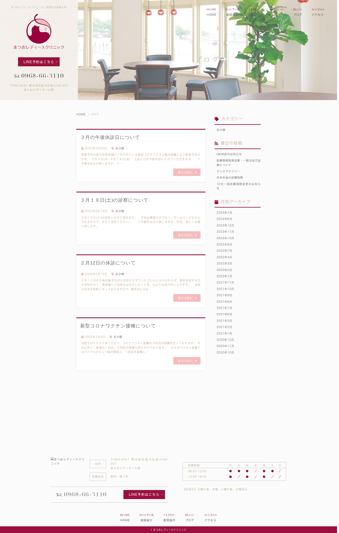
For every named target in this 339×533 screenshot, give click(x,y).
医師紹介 (232, 12)
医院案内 (254, 12)
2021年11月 (225, 282)
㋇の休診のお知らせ (229, 154)
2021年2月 (224, 327)
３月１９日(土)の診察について (114, 200)
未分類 (119, 148)
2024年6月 (224, 219)
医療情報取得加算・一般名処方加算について (239, 162)
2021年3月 (224, 320)
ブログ (298, 12)
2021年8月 (224, 301)
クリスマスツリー (228, 171)
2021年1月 (224, 333)
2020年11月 (225, 346)
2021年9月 (224, 295)
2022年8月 (224, 244)
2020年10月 (225, 352)
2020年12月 (225, 339)
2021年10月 (225, 289)
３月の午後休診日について (110, 137)
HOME (212, 12)
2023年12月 (225, 225)
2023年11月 (225, 231)
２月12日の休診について (108, 262)
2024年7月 (224, 212)
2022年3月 (224, 263)
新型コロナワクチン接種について (118, 325)
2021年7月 (224, 308)
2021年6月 (224, 314)
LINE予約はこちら (39, 62)
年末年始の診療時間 (230, 177)
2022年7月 (224, 250)
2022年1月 (224, 276)
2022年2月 (224, 270)
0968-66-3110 (42, 75)
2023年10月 (225, 238)
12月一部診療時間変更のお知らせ (239, 186)
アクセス (317, 12)
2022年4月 (224, 257)
